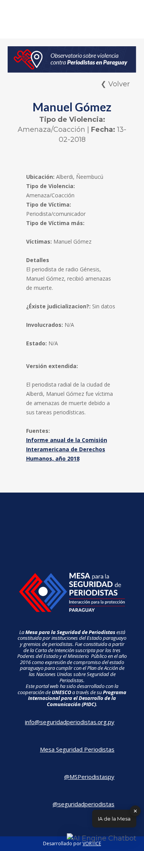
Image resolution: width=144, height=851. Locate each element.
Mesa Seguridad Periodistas (77, 749)
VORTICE (92, 843)
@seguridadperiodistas (83, 804)
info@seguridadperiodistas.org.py (69, 722)
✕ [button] (135, 810)
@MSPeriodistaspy (89, 776)
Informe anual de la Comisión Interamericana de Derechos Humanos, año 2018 (66, 449)
